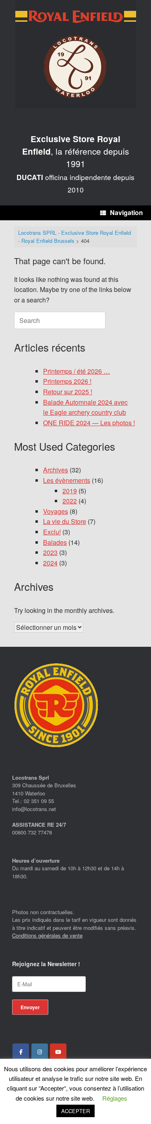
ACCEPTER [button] (75, 1111)
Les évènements (66, 480)
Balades (55, 542)
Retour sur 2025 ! (67, 391)
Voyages (55, 511)
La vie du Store (64, 521)
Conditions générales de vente (47, 935)
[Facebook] (20, 1051)
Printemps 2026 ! (67, 381)
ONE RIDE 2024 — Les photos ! (89, 422)
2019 (69, 490)
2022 (69, 500)
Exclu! (52, 531)
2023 (50, 552)
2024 (50, 562)
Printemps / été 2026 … (76, 371)
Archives (55, 469)
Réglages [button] (114, 1098)
